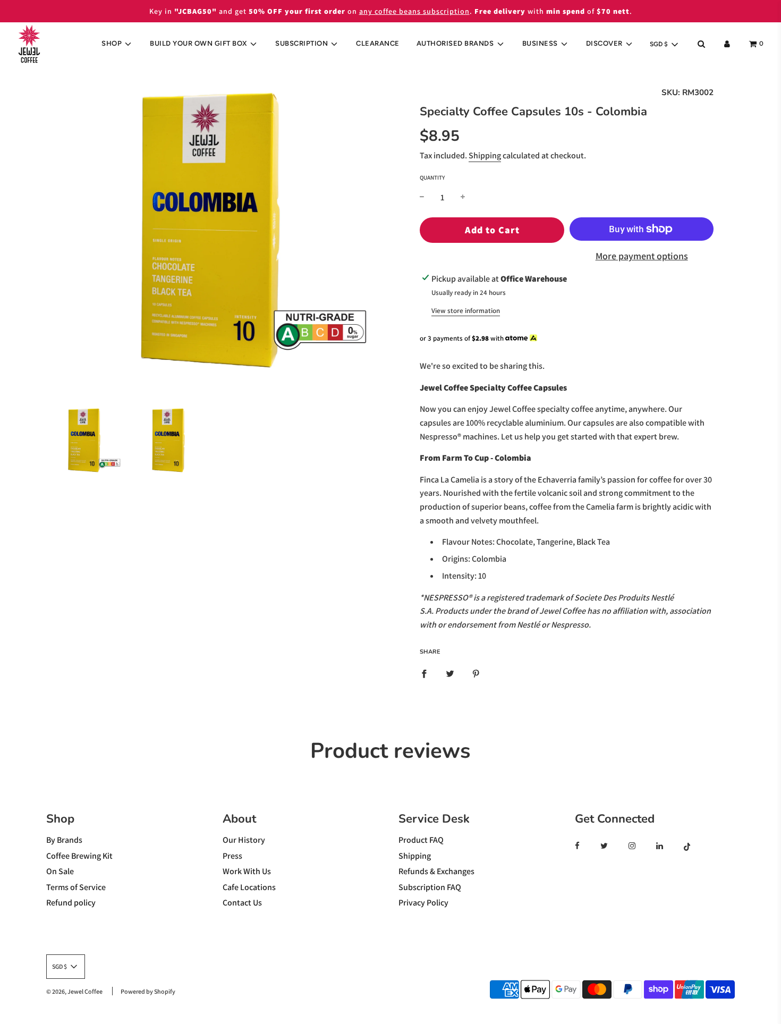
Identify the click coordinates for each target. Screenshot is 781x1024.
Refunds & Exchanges (436, 871)
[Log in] (727, 43)
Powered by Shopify (148, 991)
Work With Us (247, 871)
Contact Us (242, 902)
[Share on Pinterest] (476, 673)
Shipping (485, 155)
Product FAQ (421, 839)
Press (232, 855)
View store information (465, 310)
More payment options (642, 256)
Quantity (432, 177)
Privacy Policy (423, 902)
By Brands (64, 839)
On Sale (60, 871)
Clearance (378, 43)
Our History (244, 839)
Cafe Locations (249, 887)
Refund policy (71, 902)
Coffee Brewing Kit (79, 855)
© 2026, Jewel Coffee (74, 991)
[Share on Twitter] (450, 673)
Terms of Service (76, 887)
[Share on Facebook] (424, 673)
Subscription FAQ (429, 887)
